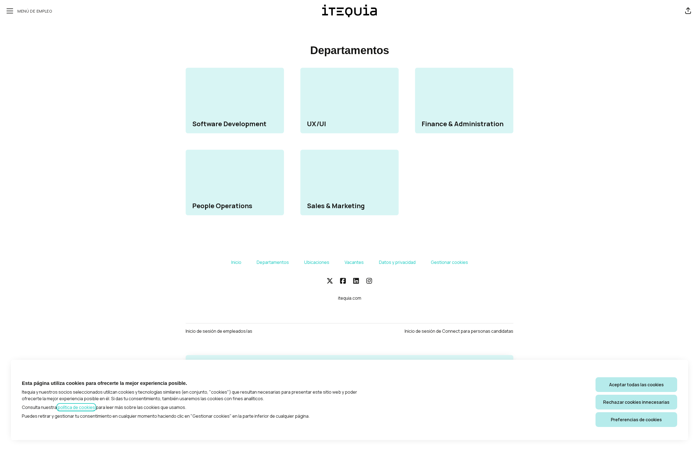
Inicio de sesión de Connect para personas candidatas (459, 331)
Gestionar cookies (449, 262)
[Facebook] (343, 281)
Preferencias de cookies (636, 420)
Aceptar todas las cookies (636, 385)
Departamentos (273, 262)
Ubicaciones (316, 262)
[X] (329, 281)
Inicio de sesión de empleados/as (219, 331)
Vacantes (354, 262)
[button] (688, 11)
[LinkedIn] (356, 281)
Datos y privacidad (397, 262)
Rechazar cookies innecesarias (636, 402)
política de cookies (76, 407)
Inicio (236, 262)
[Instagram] (369, 281)
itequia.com (349, 298)
